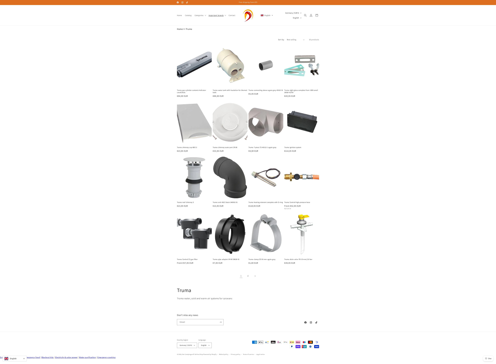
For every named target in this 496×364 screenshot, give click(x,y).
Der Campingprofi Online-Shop (192, 354)
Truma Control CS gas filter (187, 259)
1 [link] (241, 275)
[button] (200, 15)
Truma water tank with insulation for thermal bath (230, 91)
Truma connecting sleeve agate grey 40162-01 (266, 90)
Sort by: (281, 39)
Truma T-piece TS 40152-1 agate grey (262, 147)
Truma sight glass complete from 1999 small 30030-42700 (301, 91)
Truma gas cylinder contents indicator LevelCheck (191, 91)
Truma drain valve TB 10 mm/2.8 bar (298, 259)
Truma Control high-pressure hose (297, 202)
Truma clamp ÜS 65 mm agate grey (262, 259)
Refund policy (223, 354)
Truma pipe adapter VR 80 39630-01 (226, 259)
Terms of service (248, 354)
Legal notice (260, 354)
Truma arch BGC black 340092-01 (225, 202)
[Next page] (255, 276)
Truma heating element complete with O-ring (266, 202)
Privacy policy (235, 354)
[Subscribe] (220, 322)
